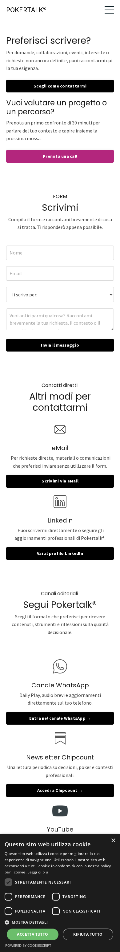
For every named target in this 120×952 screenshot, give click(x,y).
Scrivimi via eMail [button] (60, 481)
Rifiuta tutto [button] (87, 934)
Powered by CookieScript (28, 945)
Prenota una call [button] (60, 156)
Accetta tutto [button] (32, 934)
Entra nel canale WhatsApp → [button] (60, 718)
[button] (60, 922)
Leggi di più (37, 872)
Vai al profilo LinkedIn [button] (60, 553)
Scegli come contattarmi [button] (60, 86)
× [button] (113, 840)
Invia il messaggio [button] (60, 345)
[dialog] (60, 893)
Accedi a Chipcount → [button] (60, 790)
